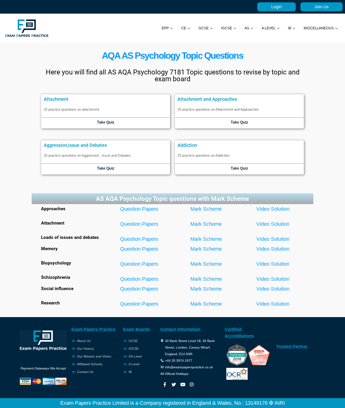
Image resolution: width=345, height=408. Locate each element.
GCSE (204, 28)
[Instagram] (191, 384)
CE (183, 28)
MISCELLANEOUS (319, 28)
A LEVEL (269, 28)
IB (289, 28)
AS (247, 28)
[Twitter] (173, 384)
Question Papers (139, 209)
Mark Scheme (206, 209)
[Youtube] (182, 384)
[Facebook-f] (164, 384)
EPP (165, 28)
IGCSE (226, 28)
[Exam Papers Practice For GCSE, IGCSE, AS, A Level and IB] (26, 28)
